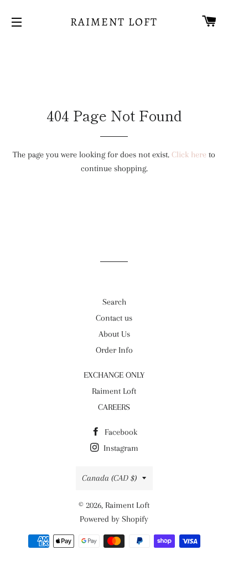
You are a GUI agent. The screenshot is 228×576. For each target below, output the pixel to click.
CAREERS (114, 407)
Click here (189, 155)
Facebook (119, 432)
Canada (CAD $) (109, 478)
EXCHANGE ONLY (114, 375)
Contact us (114, 318)
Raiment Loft (114, 21)
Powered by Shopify (114, 519)
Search (114, 302)
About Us (114, 334)
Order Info (114, 350)
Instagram (119, 448)
